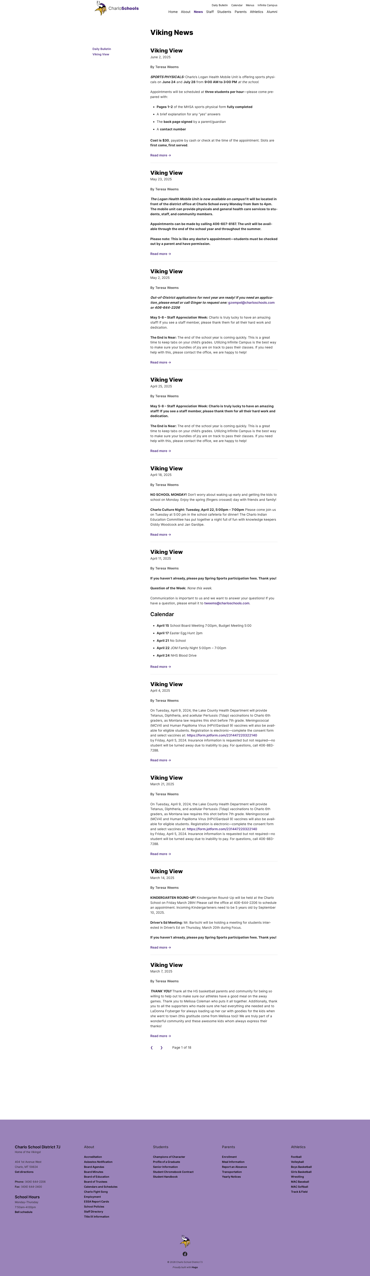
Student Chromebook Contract (173, 1171)
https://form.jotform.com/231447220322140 (222, 735)
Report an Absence (234, 1166)
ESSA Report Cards (96, 1201)
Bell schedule (23, 1212)
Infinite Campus (267, 5)
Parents (241, 12)
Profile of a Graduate (166, 1161)
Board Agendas (94, 1166)
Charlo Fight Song (96, 1191)
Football (296, 1156)
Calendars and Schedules (101, 1186)
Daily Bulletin (220, 5)
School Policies (94, 1206)
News (198, 12)
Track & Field (299, 1191)
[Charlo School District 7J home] (100, 8)
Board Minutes (93, 1171)
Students (224, 12)
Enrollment (229, 1156)
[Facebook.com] (185, 1254)
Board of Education (96, 1176)
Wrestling (297, 1176)
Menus (250, 5)
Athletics (256, 12)
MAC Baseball (300, 1181)
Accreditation (93, 1156)
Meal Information (233, 1161)
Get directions (24, 1171)
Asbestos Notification (98, 1161)
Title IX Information (96, 1216)
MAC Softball (299, 1186)
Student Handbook (165, 1176)
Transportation (232, 1171)
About (185, 12)
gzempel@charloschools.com (251, 302)
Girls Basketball (301, 1171)
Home (173, 12)
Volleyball (297, 1161)
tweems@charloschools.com (226, 603)
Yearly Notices (231, 1176)
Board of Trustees (95, 1181)
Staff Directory (93, 1211)
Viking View (100, 54)
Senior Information (165, 1166)
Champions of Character (169, 1156)
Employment (92, 1196)
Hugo (195, 1267)
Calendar (237, 5)
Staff (210, 12)
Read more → (160, 155)
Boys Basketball (301, 1166)
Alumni (272, 12)
